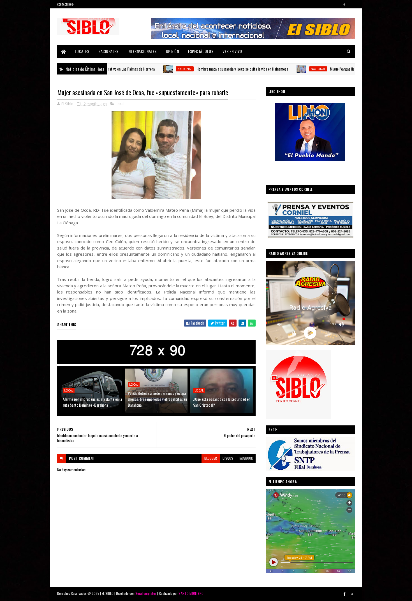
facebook (246, 458)
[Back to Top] (352, 594)
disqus (228, 458)
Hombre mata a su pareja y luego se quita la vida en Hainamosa (215, 69)
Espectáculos (200, 51)
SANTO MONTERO (191, 593)
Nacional (157, 69)
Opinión (172, 51)
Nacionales (108, 51)
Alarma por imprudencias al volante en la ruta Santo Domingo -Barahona (92, 402)
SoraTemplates (146, 593)
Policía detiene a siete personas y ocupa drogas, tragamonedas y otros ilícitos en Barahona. (157, 399)
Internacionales (142, 51)
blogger (210, 458)
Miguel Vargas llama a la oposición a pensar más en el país (345, 69)
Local (120, 103)
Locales (82, 51)
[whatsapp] (352, 4)
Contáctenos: (65, 4)
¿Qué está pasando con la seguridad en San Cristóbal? (221, 402)
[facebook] (344, 4)
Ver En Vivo (232, 51)
